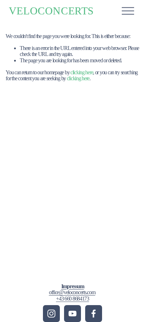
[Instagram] (51, 313)
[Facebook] (93, 313)
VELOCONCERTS (51, 11)
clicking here (81, 72)
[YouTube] (72, 313)
